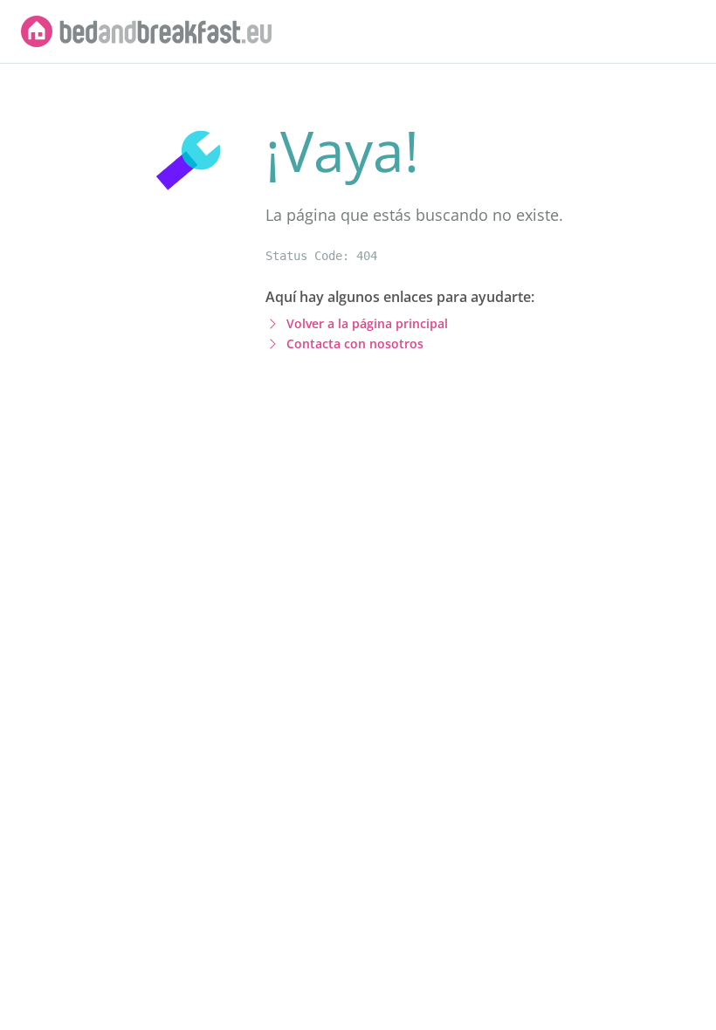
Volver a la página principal (367, 323)
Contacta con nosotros (354, 343)
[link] (146, 31)
